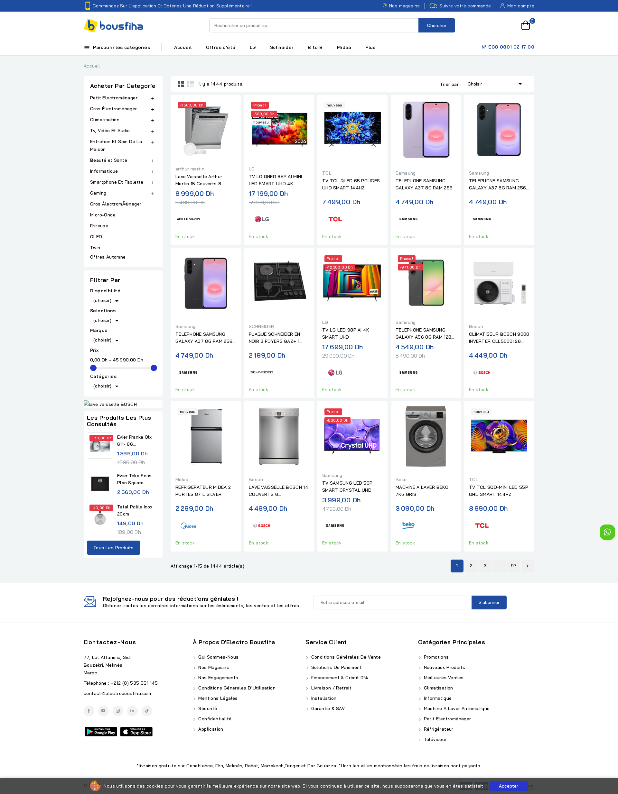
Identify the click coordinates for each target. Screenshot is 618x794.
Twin (95, 248)
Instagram (118, 711)
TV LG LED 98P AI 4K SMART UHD (346, 333)
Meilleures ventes (443, 677)
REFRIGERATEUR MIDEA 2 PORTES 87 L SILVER (203, 490)
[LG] (262, 218)
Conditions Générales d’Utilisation (236, 688)
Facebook (89, 711)
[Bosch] (482, 371)
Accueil (183, 47)
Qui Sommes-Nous (218, 657)
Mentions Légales (217, 698)
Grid (181, 84)
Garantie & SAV (327, 708)
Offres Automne (108, 257)
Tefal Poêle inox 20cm (135, 510)
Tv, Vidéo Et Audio (110, 130)
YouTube (103, 711)
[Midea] (188, 525)
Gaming (98, 193)
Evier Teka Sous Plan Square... (134, 479)
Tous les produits (113, 548)
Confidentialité (214, 719)
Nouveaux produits (443, 667)
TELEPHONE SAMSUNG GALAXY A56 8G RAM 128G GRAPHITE (425, 334)
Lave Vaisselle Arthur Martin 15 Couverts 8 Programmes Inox (198, 180)
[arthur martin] (188, 218)
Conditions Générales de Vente (345, 657)
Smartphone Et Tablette (117, 182)
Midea (344, 47)
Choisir (496, 84)
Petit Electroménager (113, 98)
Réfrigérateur (438, 729)
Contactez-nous (110, 642)
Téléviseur (434, 739)
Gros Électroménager (113, 109)
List (190, 84)
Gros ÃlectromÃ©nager (115, 204)
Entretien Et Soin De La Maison (116, 145)
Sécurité (207, 708)
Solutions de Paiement (336, 667)
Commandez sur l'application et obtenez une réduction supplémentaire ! (172, 6)
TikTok (147, 711)
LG (253, 47)
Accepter (508, 786)
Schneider (282, 47)
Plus (370, 47)
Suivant (527, 566)
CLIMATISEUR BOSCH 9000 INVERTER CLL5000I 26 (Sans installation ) (499, 338)
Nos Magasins (213, 667)
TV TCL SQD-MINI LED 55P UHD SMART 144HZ (498, 490)
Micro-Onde (103, 215)
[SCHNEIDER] (262, 371)
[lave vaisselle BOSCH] (123, 404)
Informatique (104, 171)
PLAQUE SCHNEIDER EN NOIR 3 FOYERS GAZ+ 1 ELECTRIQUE (274, 338)
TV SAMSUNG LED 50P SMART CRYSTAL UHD (347, 486)
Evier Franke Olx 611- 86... (134, 440)
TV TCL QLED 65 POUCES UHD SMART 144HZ (351, 184)
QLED (97, 237)
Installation (323, 698)
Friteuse (99, 226)
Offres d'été (221, 47)
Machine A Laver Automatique (456, 708)
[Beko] (408, 525)
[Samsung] (408, 218)
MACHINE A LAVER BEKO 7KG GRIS (422, 490)
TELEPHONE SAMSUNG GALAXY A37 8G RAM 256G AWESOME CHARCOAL (205, 338)
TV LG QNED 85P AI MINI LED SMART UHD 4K (275, 180)
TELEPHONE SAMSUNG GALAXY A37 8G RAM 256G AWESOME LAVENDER (426, 184)
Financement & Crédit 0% (339, 677)
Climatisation (104, 120)
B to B (315, 47)
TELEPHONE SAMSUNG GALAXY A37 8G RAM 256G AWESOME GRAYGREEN (499, 184)
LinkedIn (132, 711)
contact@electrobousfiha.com (117, 693)
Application (210, 729)
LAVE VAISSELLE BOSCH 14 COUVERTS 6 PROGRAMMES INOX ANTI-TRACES (278, 491)
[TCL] (335, 218)
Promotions (435, 657)
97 (514, 566)
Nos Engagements (217, 677)
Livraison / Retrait (330, 688)
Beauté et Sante (108, 160)
